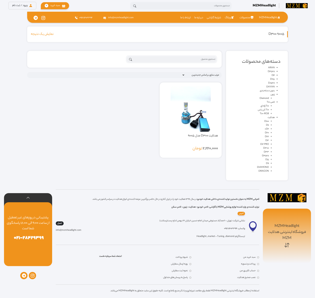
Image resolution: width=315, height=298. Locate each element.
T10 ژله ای (264, 106)
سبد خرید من (249, 257)
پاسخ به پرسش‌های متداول (175, 277)
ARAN (271, 68)
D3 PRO (264, 144)
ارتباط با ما (185, 18)
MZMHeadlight (268, 18)
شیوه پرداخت (182, 257)
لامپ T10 (271, 102)
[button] (55, 5)
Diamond (264, 98)
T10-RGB (264, 114)
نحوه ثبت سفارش (180, 271)
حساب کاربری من (248, 271)
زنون (273, 94)
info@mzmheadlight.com (121, 18)
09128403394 (85, 18)
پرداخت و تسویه (248, 264)
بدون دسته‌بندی (267, 91)
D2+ (267, 129)
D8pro (271, 83)
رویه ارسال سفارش (179, 264)
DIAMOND (263, 167)
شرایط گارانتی (214, 18)
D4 (273, 75)
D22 (267, 137)
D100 (266, 121)
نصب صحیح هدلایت (246, 277)
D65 (272, 79)
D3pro (271, 71)
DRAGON (263, 171)
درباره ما (198, 18)
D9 (267, 163)
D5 (267, 160)
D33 (266, 152)
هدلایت (271, 117)
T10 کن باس (263, 110)
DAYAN (270, 87)
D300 (266, 148)
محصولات (245, 18)
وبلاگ (228, 18)
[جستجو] (135, 6)
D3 (267, 140)
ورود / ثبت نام (20, 5)
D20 (267, 133)
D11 (267, 125)
